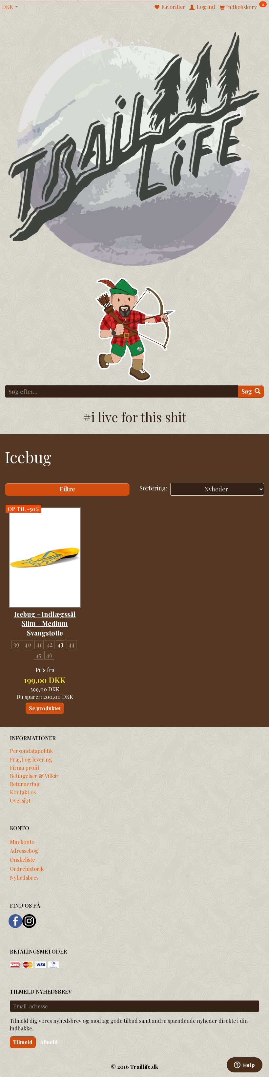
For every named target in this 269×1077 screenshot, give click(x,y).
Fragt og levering (31, 759)
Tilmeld (22, 1042)
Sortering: (153, 488)
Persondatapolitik (31, 750)
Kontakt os (23, 792)
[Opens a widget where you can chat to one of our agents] (244, 1065)
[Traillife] (134, 148)
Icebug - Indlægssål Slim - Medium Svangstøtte (45, 623)
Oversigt (20, 800)
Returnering (25, 783)
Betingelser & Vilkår (34, 775)
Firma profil (24, 767)
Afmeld (49, 1042)
